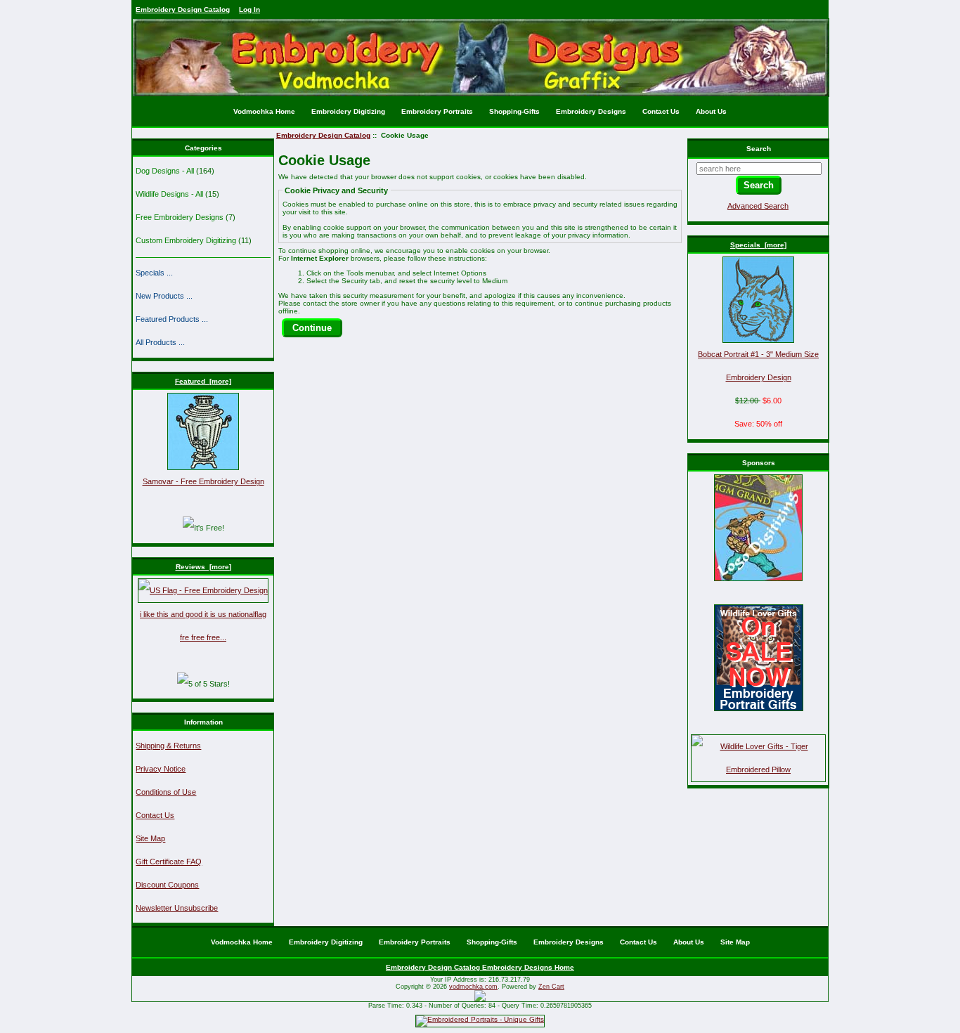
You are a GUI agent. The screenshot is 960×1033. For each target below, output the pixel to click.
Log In (249, 9)
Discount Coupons (167, 885)
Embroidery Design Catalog (183, 9)
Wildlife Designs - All (169, 194)
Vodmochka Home (264, 111)
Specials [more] (758, 245)
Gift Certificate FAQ (169, 861)
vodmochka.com (473, 986)
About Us (711, 111)
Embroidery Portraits (437, 111)
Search (758, 148)
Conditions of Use (166, 792)
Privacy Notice (161, 769)
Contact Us (661, 111)
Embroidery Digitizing (348, 111)
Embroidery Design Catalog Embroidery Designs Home (480, 967)
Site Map (150, 838)
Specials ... (154, 272)
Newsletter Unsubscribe (177, 908)
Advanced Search (758, 206)
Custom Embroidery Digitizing (186, 240)
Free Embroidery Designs (179, 217)
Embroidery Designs (591, 111)
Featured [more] (203, 381)
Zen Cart (551, 986)
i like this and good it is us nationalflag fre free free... (203, 626)
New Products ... (164, 296)
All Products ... (160, 342)
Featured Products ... (172, 319)
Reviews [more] (203, 567)
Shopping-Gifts (514, 111)
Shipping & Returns (168, 745)
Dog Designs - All (165, 171)
